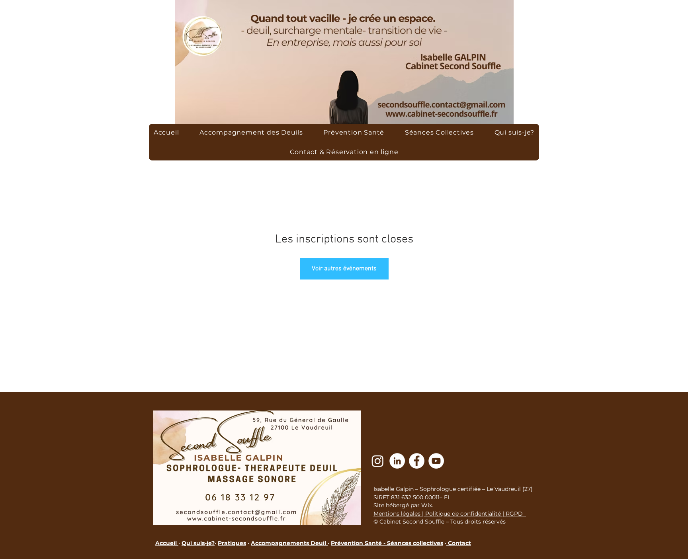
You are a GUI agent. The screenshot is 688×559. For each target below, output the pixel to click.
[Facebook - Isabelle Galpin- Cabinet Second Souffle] (416, 461)
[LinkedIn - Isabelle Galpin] (397, 461)
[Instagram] (377, 461)
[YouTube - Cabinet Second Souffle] (436, 461)
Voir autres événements (344, 269)
